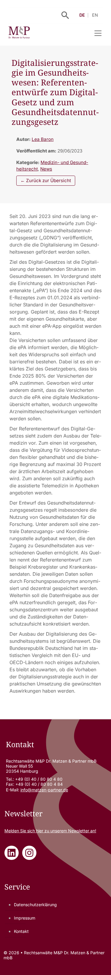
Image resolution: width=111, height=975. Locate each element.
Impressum (24, 917)
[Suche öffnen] (65, 15)
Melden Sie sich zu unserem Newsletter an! (50, 830)
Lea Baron (43, 139)
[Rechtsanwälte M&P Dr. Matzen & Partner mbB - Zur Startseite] (19, 33)
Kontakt (21, 931)
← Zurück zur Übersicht (45, 180)
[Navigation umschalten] (98, 33)
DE (82, 15)
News (46, 169)
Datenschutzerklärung (35, 904)
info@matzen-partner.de (44, 789)
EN (95, 15)
